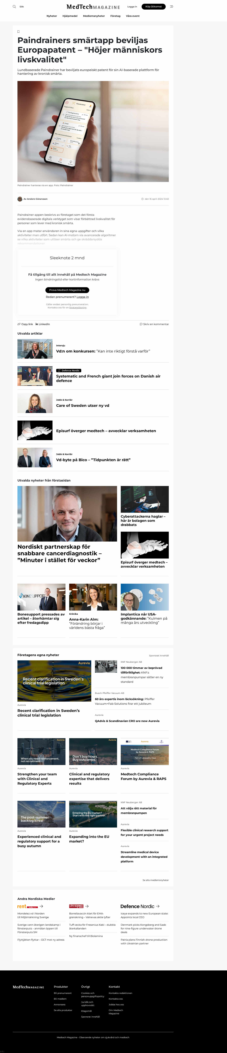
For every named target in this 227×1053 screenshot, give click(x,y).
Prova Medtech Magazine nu (67, 290)
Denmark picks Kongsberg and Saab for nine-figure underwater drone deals (143, 928)
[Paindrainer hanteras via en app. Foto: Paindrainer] (93, 131)
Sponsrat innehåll (90, 1016)
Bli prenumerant (63, 993)
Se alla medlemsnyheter (156, 880)
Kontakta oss (116, 998)
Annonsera (59, 1004)
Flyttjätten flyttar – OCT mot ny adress (40, 939)
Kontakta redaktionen (120, 993)
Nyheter (52, 16)
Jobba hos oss (116, 1004)
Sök (22, 6)
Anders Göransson (37, 199)
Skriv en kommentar (156, 324)
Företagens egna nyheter (38, 655)
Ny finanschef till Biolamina (86, 936)
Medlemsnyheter (94, 16)
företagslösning (77, 307)
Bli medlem (60, 998)
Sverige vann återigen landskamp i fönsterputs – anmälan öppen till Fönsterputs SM (38, 928)
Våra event (133, 16)
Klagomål (86, 1011)
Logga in (83, 297)
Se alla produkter (63, 1010)
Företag (115, 16)
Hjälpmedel (70, 16)
